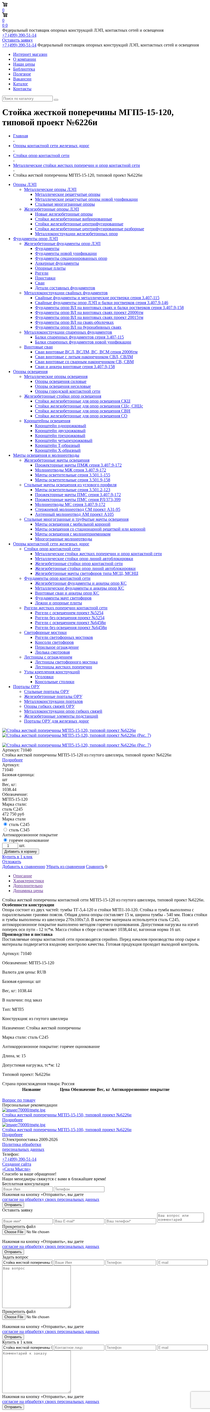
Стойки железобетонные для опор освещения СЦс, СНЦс (89, 406)
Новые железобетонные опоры (64, 214)
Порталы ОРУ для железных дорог (56, 721)
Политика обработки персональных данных (23, 1147)
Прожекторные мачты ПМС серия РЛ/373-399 (78, 499)
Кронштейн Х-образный (58, 450)
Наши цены (24, 64)
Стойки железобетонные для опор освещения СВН (82, 411)
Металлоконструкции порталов (53, 701)
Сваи (40, 283)
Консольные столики (54, 681)
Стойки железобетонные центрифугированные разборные (89, 228)
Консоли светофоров (54, 642)
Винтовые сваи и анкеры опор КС (67, 593)
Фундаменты (47, 248)
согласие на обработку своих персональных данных (50, 1199)
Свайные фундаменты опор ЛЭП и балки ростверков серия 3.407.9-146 (101, 302)
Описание (22, 876)
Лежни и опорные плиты (58, 603)
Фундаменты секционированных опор (71, 258)
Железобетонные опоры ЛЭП (51, 209)
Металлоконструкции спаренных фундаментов (68, 332)
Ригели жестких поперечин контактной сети (65, 607)
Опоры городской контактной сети (67, 391)
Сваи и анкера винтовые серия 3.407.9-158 (75, 366)
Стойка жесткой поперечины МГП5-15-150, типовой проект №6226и (67, 1115)
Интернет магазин (30, 54)
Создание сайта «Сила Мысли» (16, 1166)
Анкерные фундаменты (57, 263)
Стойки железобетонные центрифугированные (79, 224)
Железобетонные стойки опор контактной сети (79, 563)
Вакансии (22, 79)
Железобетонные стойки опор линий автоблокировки (85, 568)
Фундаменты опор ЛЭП (35, 238)
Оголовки (44, 676)
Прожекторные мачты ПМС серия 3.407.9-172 (78, 494)
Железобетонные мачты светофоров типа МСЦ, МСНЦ (86, 573)
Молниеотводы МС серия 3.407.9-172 (70, 504)
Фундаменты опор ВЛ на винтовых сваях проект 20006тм (89, 312)
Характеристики (28, 880)
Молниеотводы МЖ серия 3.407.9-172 (70, 470)
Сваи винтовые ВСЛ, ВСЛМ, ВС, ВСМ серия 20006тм (86, 352)
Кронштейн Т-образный (57, 445)
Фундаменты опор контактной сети (57, 578)
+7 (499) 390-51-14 (19, 35)
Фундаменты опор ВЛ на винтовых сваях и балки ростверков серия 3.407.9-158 (109, 307)
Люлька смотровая (52, 652)
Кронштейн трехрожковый (60, 435)
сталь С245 (19, 824)
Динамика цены (28, 890)
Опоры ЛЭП (25, 184)
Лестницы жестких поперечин (63, 667)
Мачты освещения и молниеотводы (46, 455)
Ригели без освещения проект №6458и (71, 627)
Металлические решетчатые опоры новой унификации (86, 199)
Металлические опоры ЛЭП (50, 189)
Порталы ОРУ (26, 686)
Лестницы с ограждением (48, 657)
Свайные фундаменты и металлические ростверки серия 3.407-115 (97, 297)
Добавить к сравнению (23, 866)
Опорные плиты (50, 268)
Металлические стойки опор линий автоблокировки (84, 558)
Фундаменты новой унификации (66, 253)
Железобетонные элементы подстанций (61, 716)
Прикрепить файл (19, 1226)
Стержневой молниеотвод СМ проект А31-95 (77, 509)
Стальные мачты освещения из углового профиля (70, 484)
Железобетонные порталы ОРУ (53, 696)
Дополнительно (28, 885)
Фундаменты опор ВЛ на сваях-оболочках (74, 322)
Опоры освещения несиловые (63, 386)
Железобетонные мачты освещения (56, 460)
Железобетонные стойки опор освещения (62, 396)
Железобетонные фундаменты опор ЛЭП (62, 243)
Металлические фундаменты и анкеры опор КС (79, 588)
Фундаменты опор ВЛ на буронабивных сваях (78, 327)
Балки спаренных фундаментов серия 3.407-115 (79, 337)
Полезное (22, 74)
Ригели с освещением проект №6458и (70, 622)
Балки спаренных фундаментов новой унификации (83, 342)
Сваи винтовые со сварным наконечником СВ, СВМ (84, 361)
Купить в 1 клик (17, 856)
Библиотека (24, 69)
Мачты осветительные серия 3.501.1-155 (72, 475)
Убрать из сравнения (65, 866)
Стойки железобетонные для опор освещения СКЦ (82, 401)
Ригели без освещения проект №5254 (69, 617)
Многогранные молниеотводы (63, 539)
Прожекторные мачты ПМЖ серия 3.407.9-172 (78, 465)
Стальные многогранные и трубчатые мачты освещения (76, 519)
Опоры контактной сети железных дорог (51, 543)
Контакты (22, 88)
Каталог (20, 83)
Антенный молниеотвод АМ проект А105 (74, 514)
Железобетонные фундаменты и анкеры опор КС (81, 583)
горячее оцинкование (29, 840)
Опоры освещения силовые (60, 381)
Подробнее (12, 760)
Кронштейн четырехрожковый (63, 440)
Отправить (13, 1205)
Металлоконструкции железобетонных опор (76, 233)
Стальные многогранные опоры (65, 204)
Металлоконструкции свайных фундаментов (66, 292)
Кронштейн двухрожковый (60, 430)
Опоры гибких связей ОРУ (49, 706)
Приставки (45, 278)
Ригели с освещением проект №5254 (69, 612)
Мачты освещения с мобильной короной (72, 524)
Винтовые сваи (38, 347)
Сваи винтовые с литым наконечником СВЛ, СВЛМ (84, 356)
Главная (20, 135)
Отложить (11, 861)
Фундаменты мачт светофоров (63, 598)
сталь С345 (19, 830)
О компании (24, 59)
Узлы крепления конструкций (52, 671)
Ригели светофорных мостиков (64, 637)
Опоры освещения (30, 371)
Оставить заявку (17, 40)
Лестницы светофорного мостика (66, 662)
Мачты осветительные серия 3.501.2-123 (72, 489)
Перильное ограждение (57, 647)
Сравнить (95, 866)
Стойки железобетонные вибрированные (73, 219)
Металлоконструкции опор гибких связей (63, 711)
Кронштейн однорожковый (60, 425)
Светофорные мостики (45, 632)
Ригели (41, 273)
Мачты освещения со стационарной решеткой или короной (90, 529)
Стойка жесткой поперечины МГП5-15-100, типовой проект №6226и (67, 1129)
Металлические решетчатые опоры (67, 194)
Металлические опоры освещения (56, 376)
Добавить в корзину (20, 851)
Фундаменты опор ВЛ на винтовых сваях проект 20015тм (89, 317)
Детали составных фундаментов (65, 288)
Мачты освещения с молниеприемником (72, 534)
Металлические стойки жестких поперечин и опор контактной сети (98, 553)
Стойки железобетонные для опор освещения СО (81, 416)
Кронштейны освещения (47, 420)
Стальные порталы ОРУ (46, 691)
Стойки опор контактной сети (52, 548)
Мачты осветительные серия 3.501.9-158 (72, 480)
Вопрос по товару (19, 1100)
